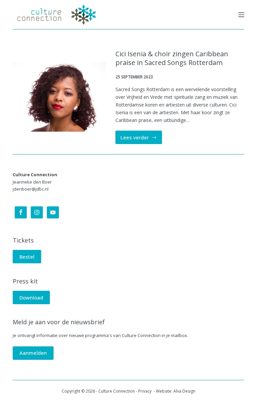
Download (31, 297)
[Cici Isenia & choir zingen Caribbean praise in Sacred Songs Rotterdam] (59, 96)
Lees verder (141, 139)
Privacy (145, 391)
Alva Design (184, 391)
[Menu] (241, 15)
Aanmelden (33, 352)
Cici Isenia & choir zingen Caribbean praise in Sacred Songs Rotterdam (171, 58)
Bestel (26, 256)
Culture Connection (116, 391)
